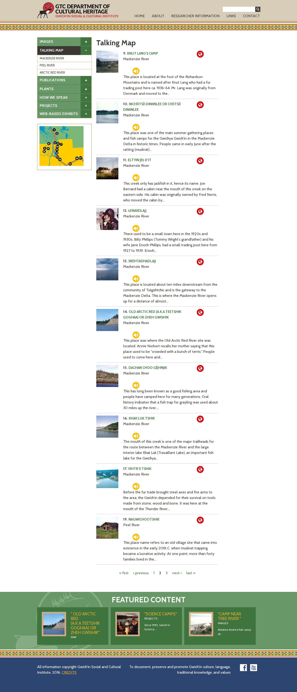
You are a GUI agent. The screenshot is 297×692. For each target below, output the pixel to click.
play (135, 71)
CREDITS (69, 672)
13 (57, 156)
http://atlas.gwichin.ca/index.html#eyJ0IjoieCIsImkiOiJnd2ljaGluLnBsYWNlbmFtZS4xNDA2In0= (200, 312)
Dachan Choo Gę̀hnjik (148, 368)
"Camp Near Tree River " (229, 616)
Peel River (47, 65)
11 (56, 149)
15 (70, 163)
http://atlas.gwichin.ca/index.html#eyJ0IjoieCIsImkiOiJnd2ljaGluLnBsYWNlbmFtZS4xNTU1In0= (200, 368)
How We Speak (54, 97)
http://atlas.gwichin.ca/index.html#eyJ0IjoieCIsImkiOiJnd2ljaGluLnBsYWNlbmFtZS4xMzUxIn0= (200, 211)
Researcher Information (195, 16)
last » (190, 573)
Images (46, 41)
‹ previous (141, 573)
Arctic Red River (52, 72)
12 (56, 152)
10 (57, 146)
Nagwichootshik (144, 519)
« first (124, 573)
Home (139, 16)
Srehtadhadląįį (142, 261)
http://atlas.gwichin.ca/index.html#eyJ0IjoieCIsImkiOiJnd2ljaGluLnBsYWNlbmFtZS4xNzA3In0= (200, 469)
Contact (251, 16)
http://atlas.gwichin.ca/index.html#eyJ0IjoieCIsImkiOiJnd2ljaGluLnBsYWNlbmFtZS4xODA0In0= (200, 54)
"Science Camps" (160, 614)
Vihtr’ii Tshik (139, 469)
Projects (48, 105)
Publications (52, 80)
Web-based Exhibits (59, 114)
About (158, 16)
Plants (47, 89)
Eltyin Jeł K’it (139, 160)
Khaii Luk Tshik (142, 418)
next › (177, 573)
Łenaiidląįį (137, 211)
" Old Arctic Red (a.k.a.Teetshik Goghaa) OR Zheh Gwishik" (85, 623)
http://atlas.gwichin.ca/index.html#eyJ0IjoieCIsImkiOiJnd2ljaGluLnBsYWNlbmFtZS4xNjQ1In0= (200, 419)
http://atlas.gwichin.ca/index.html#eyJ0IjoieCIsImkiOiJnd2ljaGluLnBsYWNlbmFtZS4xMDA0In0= (200, 520)
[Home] (77, 10)
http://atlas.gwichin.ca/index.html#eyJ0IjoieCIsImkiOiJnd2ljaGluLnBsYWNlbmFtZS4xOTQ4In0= (200, 160)
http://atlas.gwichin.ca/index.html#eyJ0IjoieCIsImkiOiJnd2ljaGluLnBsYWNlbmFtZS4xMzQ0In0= (200, 261)
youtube (253, 667)
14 (59, 159)
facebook (243, 667)
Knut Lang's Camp (142, 53)
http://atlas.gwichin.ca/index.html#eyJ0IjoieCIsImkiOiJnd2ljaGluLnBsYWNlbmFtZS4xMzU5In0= (200, 104)
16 (76, 158)
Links (231, 16)
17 (80, 157)
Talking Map (51, 50)
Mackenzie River (52, 58)
